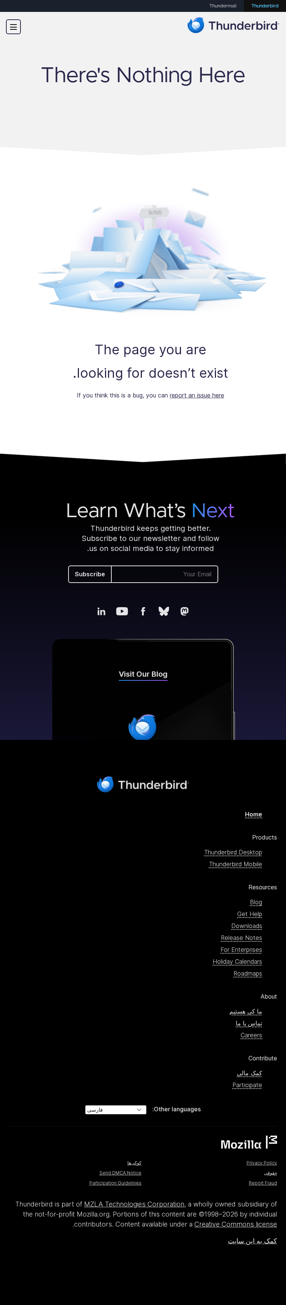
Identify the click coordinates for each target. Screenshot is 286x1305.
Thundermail (222, 6)
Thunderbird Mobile (235, 864)
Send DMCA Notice (120, 1173)
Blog (256, 902)
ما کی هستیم (245, 1011)
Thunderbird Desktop (233, 852)
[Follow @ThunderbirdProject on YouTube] (122, 611)
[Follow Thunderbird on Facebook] (143, 611)
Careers (251, 1035)
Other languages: (176, 1109)
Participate (247, 1085)
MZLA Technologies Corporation (134, 1204)
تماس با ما (249, 1023)
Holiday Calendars (237, 961)
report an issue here (197, 395)
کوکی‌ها (134, 1163)
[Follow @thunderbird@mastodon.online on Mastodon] (185, 611)
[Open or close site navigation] (13, 26)
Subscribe (90, 574)
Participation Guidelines (115, 1183)
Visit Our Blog (143, 674)
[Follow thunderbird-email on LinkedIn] (101, 611)
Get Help (249, 914)
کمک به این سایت (252, 1241)
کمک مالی (249, 1073)
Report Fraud (263, 1183)
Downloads (246, 925)
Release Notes (241, 937)
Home (253, 814)
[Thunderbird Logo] (233, 26)
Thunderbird (265, 6)
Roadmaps (247, 973)
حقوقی (270, 1173)
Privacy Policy (262, 1163)
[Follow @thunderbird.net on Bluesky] (164, 611)
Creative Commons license (235, 1224)
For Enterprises (241, 949)
